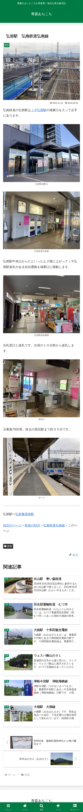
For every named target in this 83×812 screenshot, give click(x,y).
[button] (75, 593)
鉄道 (9, 546)
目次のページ (12, 525)
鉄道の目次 (32, 525)
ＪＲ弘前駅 (38, 110)
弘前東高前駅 (24, 514)
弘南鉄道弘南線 (54, 525)
